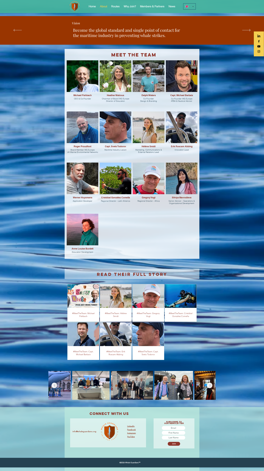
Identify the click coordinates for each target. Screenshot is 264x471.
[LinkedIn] (259, 36)
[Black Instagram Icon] (259, 51)
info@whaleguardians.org (84, 431)
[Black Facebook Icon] (259, 41)
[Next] (246, 30)
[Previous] (17, 30)
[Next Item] (209, 385)
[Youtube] (259, 46)
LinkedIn (131, 426)
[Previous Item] (54, 385)
